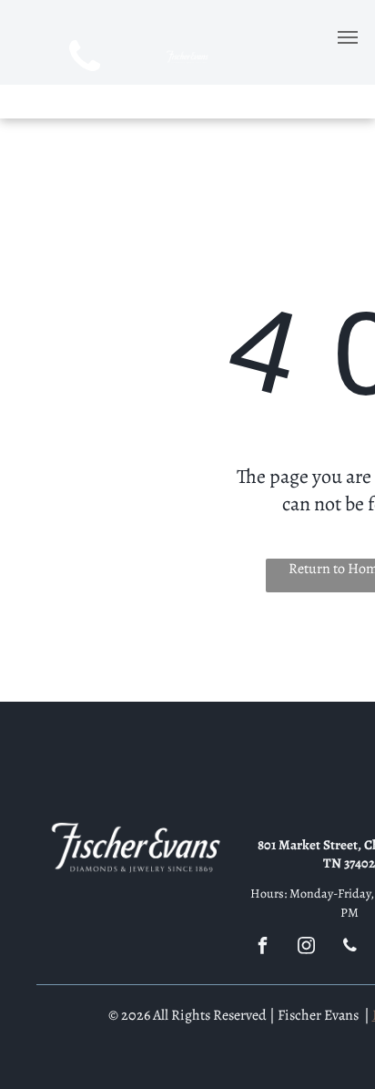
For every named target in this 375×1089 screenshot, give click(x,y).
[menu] (347, 37)
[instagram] (306, 948)
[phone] (85, 59)
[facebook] (262, 948)
